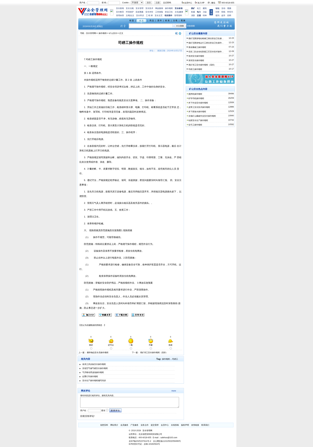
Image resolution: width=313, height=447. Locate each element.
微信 (213, 3)
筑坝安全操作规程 (196, 56)
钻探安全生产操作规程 (198, 120)
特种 (205, 15)
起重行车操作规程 (90, 376)
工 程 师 (149, 15)
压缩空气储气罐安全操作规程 (95, 368)
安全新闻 (120, 8)
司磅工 (175, 359)
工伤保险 (159, 12)
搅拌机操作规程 (195, 94)
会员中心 (188, 3)
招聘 (229, 15)
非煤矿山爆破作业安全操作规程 (202, 116)
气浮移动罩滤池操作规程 (93, 372)
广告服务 (134, 425)
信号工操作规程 (195, 125)
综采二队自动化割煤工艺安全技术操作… (206, 51)
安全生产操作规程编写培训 (94, 380)
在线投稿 (175, 425)
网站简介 (114, 425)
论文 (132, 15)
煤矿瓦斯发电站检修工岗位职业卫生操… (206, 38)
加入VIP (200, 3)
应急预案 (139, 12)
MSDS (230, 12)
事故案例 (159, 8)
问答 (217, 12)
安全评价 (149, 12)
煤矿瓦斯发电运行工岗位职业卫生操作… (206, 43)
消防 (193, 15)
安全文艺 (159, 15)
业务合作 (145, 425)
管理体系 (120, 15)
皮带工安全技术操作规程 (199, 107)
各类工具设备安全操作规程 (94, 364)
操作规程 (169, 8)
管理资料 (178, 15)
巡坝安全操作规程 (196, 60)
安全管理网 (91, 33)
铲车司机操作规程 (196, 98)
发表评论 (115, 410)
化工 (199, 8)
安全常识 (140, 15)
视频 (229, 8)
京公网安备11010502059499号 (167, 441)
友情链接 (195, 425)
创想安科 (104, 425)
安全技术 (149, 8)
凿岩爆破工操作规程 (197, 47)
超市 (223, 15)
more (173, 391)
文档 (128, 15)
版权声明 (185, 425)
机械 (193, 12)
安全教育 (120, 12)
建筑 (205, 8)
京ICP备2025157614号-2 (140, 441)
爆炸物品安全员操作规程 (97, 352)
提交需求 (155, 425)
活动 (223, 8)
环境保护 (130, 12)
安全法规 (130, 8)
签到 (217, 15)
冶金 (205, 12)
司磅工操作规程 (195, 69)
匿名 (103, 410)
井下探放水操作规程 (197, 111)
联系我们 (205, 425)
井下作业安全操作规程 (198, 103)
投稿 (223, 12)
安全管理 (139, 8)
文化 (177, 12)
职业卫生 (169, 12)
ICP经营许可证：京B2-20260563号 (144, 444)
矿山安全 (113, 33)
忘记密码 (167, 2)
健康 (181, 12)
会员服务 (124, 425)
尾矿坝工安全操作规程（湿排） (154, 352)
